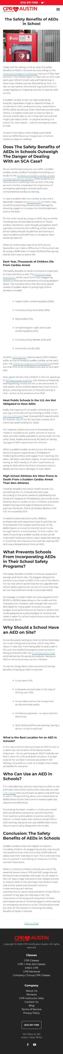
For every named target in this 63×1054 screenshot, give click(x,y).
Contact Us (31, 1001)
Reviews (31, 994)
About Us (31, 990)
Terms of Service (31, 1009)
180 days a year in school (19, 380)
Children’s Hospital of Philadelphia (31, 363)
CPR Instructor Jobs (31, 998)
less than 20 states (13, 416)
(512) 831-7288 (29, 2)
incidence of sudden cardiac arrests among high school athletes (29, 177)
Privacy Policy (31, 1013)
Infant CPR (31, 967)
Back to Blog (31, 923)
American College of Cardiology (20, 73)
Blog (31, 1005)
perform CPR (34, 201)
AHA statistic (19, 357)
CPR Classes (31, 960)
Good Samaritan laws (43, 653)
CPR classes (9, 793)
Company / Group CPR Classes (31, 975)
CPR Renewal (31, 971)
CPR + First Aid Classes (31, 964)
